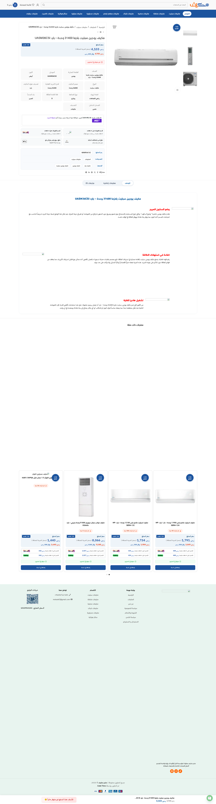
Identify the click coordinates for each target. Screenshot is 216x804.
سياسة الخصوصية (130, 608)
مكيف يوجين (76, 165)
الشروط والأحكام (131, 612)
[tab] (127, 183)
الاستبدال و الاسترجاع (131, 621)
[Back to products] (100, 32)
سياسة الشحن (131, 617)
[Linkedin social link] (89, 172)
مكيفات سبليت (81, 27)
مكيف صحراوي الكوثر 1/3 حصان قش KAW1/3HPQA (41, 477)
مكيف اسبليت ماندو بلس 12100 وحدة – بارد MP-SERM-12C (130, 523)
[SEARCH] (43, 4)
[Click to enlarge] (177, 90)
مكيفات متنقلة (93, 599)
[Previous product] (103, 32)
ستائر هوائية (93, 617)
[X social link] (94, 172)
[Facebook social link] (97, 172)
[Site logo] (199, 4)
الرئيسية (102, 27)
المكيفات (93, 27)
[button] (175, 567)
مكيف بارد (87, 165)
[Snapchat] (172, 771)
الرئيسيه (131, 595)
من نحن (130, 603)
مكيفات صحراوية (93, 612)
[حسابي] (37, 5)
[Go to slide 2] (106, 574)
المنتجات (131, 599)
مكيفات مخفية (93, 603)
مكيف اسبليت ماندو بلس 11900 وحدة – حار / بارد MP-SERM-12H (175, 523)
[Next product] (97, 32)
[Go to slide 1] (109, 574)
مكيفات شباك (93, 608)
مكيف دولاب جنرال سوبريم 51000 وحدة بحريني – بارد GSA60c (86, 523)
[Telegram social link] (86, 172)
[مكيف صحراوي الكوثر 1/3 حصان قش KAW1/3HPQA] (41, 473)
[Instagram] (176, 771)
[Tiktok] (180, 771)
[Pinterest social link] (91, 172)
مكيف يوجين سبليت (62, 165)
